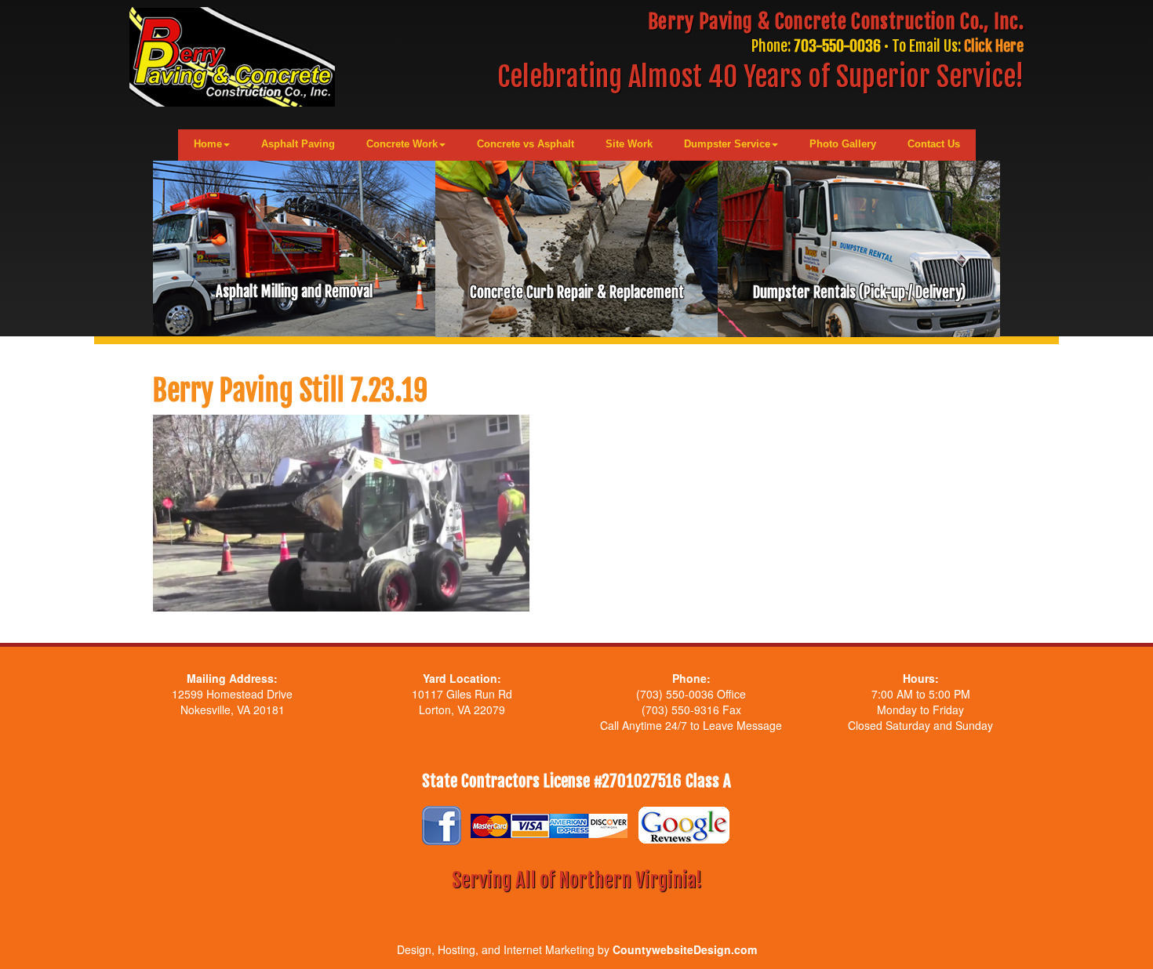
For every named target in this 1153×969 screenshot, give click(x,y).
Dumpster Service (727, 144)
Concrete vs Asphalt (525, 144)
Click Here (994, 46)
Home (208, 144)
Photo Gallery (842, 144)
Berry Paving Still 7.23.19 (290, 390)
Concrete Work (402, 144)
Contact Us (933, 144)
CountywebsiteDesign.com (685, 949)
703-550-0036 (837, 46)
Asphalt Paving (298, 144)
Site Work (629, 144)
